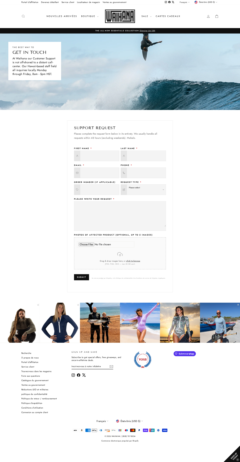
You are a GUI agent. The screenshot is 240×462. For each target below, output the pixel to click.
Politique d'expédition (31, 403)
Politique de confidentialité (124, 278)
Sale (145, 16)
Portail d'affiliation (29, 2)
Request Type (131, 182)
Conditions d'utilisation (32, 407)
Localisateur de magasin (88, 2)
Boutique (88, 16)
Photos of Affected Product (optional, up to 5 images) (113, 235)
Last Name (129, 148)
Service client (68, 2)
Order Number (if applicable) (94, 182)
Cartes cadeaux (168, 16)
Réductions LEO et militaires (34, 389)
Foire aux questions (30, 375)
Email (79, 165)
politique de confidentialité (34, 394)
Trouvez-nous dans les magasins (36, 371)
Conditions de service (142, 278)
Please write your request (94, 199)
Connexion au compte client (34, 412)
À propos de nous (30, 357)
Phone (126, 165)
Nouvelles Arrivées (62, 16)
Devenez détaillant (50, 2)
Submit (81, 277)
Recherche (26, 353)
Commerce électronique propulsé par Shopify (120, 440)
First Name (83, 148)
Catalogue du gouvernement (34, 380)
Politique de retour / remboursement (39, 398)
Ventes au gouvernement (114, 2)
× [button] (237, 459)
